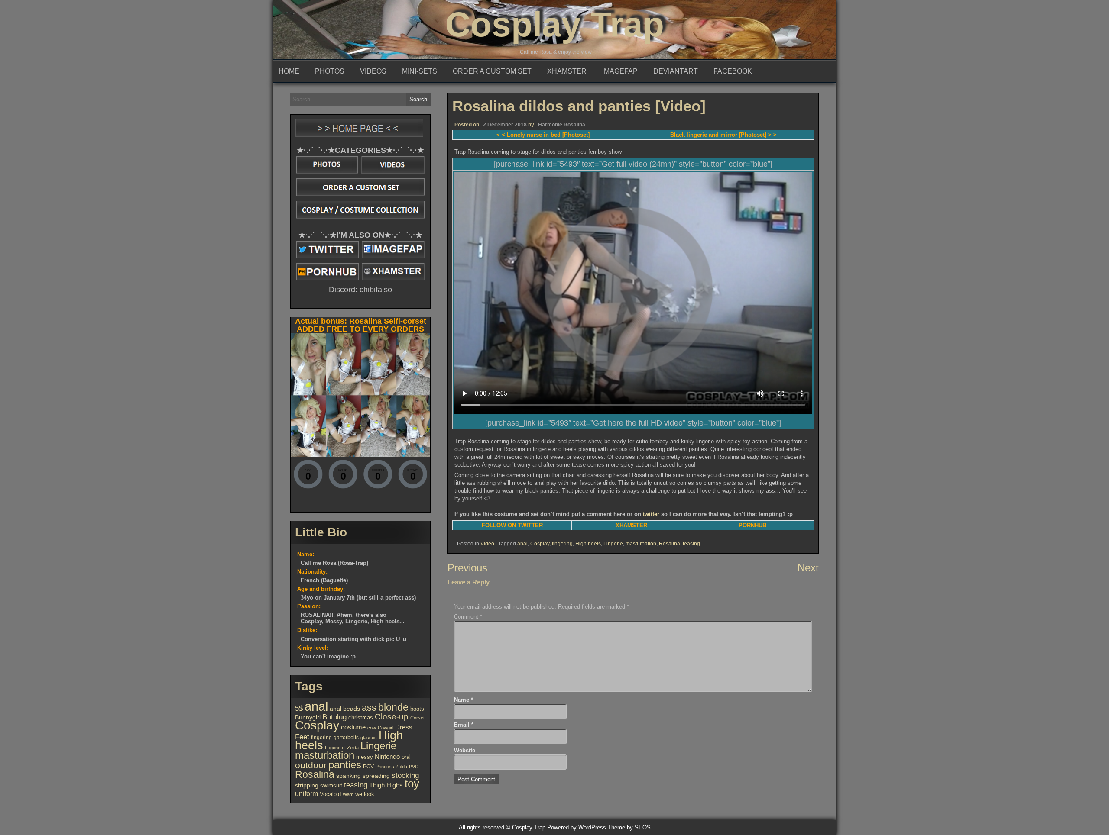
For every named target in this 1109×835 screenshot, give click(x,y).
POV (368, 767)
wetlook (364, 794)
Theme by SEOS (629, 827)
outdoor (311, 765)
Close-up (392, 716)
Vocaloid (330, 794)
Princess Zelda (391, 766)
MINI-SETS (419, 71)
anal (522, 544)
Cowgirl (385, 727)
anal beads (345, 708)
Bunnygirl (308, 717)
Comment (468, 616)
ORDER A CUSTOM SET (492, 71)
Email (463, 725)
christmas (360, 717)
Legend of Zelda (342, 747)
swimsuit (331, 785)
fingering (562, 544)
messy (364, 757)
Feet (302, 736)
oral (406, 757)
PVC (413, 766)
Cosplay (539, 544)
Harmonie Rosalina (561, 125)
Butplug (334, 716)
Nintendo (387, 756)
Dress (403, 727)
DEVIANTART (675, 71)
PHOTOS (329, 71)
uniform (306, 793)
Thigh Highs (386, 785)
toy (412, 783)
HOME (289, 71)
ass (369, 707)
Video (487, 544)
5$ (299, 708)
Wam (348, 794)
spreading (376, 775)
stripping (306, 785)
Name (463, 699)
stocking (405, 775)
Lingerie (613, 544)
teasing (691, 544)
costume (353, 727)
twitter (651, 514)
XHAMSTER (567, 71)
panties (344, 765)
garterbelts (346, 738)
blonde (393, 707)
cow (371, 727)
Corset (417, 717)
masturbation (641, 544)
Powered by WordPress (576, 827)
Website (464, 750)
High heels (588, 544)
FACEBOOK (732, 71)
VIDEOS (373, 71)
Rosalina (669, 544)
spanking (348, 775)
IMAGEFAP (620, 71)
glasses (368, 737)
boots (417, 709)
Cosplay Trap (554, 24)
